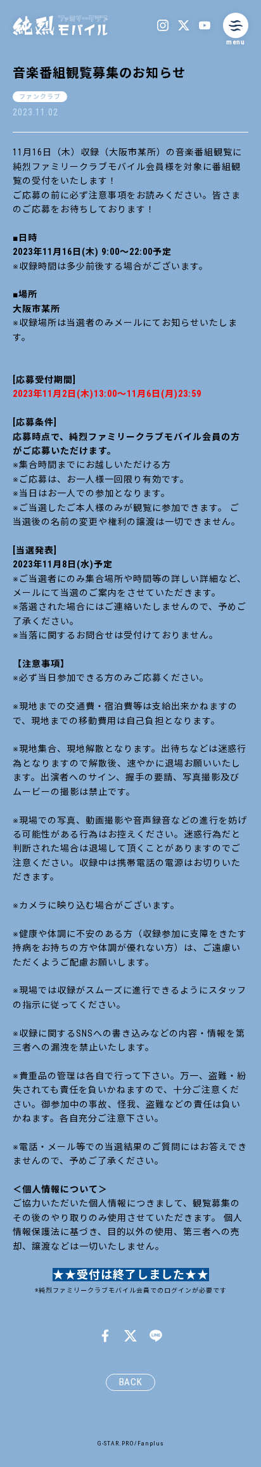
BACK (131, 1382)
